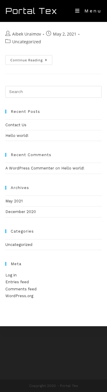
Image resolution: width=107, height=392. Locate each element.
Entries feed (17, 282)
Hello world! (17, 135)
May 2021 (14, 201)
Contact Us (15, 125)
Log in (11, 275)
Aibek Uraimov (26, 34)
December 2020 (20, 211)
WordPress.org (19, 296)
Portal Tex (31, 11)
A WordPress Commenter (29, 168)
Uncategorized (26, 41)
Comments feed (21, 289)
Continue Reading (31, 61)
